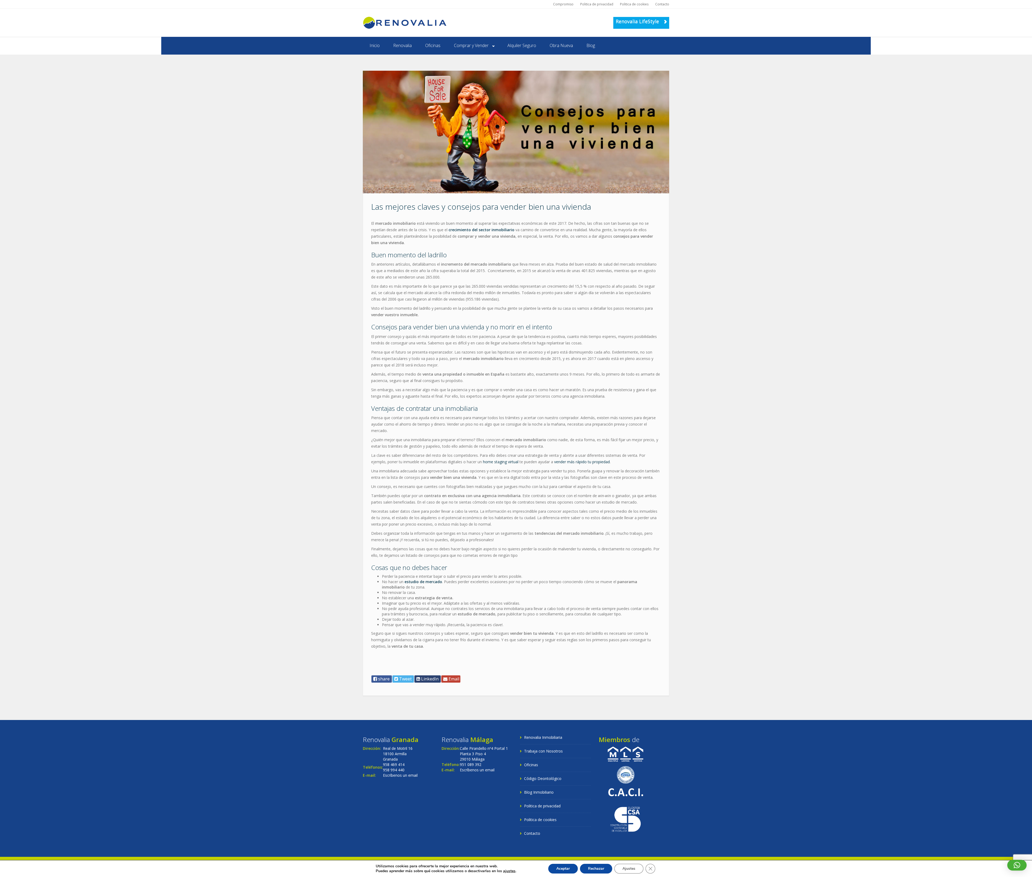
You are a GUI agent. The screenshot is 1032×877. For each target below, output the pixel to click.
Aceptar (563, 868)
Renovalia (402, 45)
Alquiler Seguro (521, 45)
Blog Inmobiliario (539, 792)
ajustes (509, 871)
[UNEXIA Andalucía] (625, 774)
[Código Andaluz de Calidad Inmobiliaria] (625, 791)
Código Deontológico (542, 778)
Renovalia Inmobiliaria (543, 737)
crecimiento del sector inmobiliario (481, 229)
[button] (1017, 865)
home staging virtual (500, 461)
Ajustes (628, 868)
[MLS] (625, 753)
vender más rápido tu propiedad (582, 461)
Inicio (375, 45)
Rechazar (596, 868)
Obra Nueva (561, 45)
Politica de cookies (634, 4)
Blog (590, 45)
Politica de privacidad (596, 4)
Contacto (662, 4)
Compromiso (563, 4)
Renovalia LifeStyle (638, 21)
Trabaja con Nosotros (543, 751)
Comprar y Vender (471, 45)
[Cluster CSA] (625, 818)
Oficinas (432, 45)
